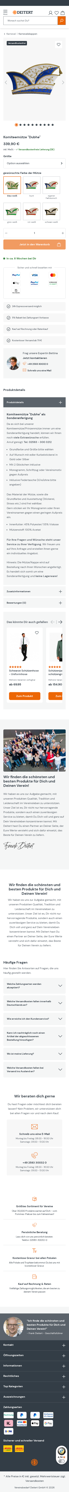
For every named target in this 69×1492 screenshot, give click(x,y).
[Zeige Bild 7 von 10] (41, 125)
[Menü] (6, 12)
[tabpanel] (34, 491)
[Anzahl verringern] (6, 233)
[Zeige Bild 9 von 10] (49, 125)
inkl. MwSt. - (28, 149)
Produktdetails (15, 402)
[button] (34, 986)
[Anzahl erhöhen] (62, 233)
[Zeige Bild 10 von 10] (53, 125)
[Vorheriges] (5, 82)
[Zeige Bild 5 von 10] (32, 125)
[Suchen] (62, 20)
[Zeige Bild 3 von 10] (24, 125)
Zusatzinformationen (18, 591)
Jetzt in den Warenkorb (34, 244)
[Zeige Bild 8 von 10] (45, 125)
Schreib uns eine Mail (39, 370)
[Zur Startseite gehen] (23, 12)
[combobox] (30, 20)
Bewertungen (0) (16, 602)
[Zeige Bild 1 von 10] (16, 125)
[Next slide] (60, 622)
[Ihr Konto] (51, 13)
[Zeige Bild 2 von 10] (20, 125)
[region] (34, 83)
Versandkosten (34, 1481)
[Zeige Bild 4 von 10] (28, 125)
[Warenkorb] (63, 13)
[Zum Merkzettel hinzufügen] (58, 44)
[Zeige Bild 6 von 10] (37, 125)
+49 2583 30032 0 (37, 363)
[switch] (62, 1461)
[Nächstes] (63, 82)
